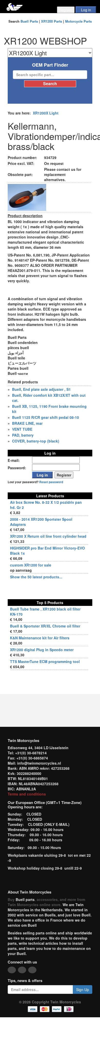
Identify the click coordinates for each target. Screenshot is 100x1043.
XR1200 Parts (51, 21)
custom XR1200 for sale (30, 565)
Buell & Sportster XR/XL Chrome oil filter (45, 626)
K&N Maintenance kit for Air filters (39, 637)
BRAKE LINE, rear (27, 423)
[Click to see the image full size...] (27, 196)
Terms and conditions (27, 794)
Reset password (51, 482)
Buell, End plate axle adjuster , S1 (41, 389)
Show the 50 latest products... (36, 576)
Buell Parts (29, 21)
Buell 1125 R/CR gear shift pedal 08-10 (45, 417)
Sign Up (82, 989)
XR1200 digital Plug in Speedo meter (42, 649)
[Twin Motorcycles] (14, 6)
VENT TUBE (22, 429)
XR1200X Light (45, 113)
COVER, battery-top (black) (35, 441)
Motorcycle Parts (78, 21)
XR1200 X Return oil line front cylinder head (48, 536)
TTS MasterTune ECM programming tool (45, 661)
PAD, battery (23, 435)
